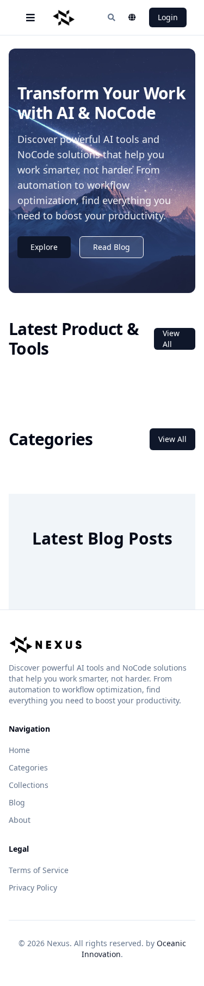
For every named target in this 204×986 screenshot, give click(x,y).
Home (19, 750)
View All (171, 338)
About (19, 820)
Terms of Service (39, 870)
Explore (44, 247)
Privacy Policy (33, 887)
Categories (28, 767)
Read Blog (111, 247)
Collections (28, 785)
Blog (17, 802)
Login (168, 17)
